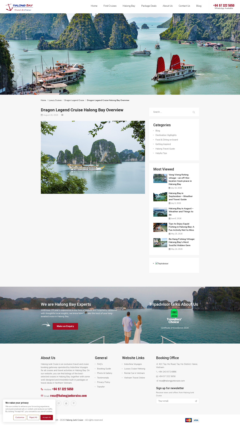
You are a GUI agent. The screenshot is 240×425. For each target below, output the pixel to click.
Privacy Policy (103, 382)
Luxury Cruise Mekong (134, 368)
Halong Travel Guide (165, 148)
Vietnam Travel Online (134, 377)
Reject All (33, 417)
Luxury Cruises (55, 100)
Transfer (101, 386)
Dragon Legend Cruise (74, 100)
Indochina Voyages (133, 364)
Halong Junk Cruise (74, 420)
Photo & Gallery (104, 373)
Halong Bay (129, 6)
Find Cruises (110, 6)
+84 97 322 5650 (62, 389)
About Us (168, 6)
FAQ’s (100, 364)
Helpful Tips (161, 153)
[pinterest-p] (73, 403)
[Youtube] (66, 403)
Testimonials (103, 377)
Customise (19, 417)
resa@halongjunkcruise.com (68, 395)
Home (94, 6)
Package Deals (149, 6)
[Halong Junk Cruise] (19, 6)
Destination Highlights (166, 135)
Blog (198, 6)
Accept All (46, 417)
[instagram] (58, 403)
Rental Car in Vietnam (134, 373)
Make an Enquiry (65, 326)
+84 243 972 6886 (167, 371)
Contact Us (184, 6)
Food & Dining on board (166, 139)
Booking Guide (104, 368)
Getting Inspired (163, 144)
